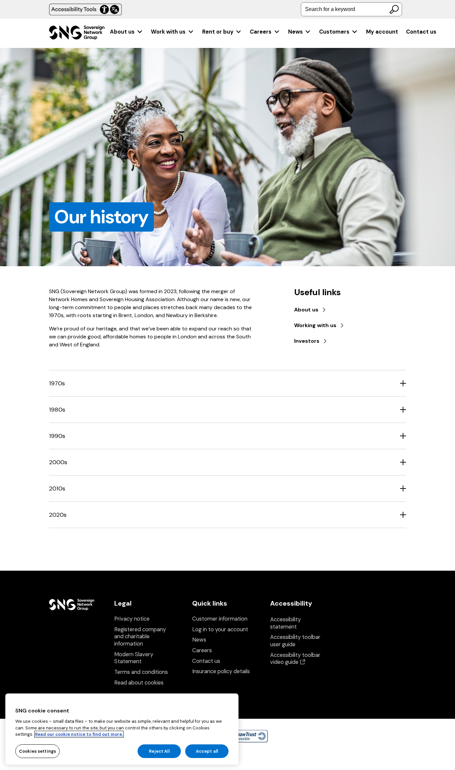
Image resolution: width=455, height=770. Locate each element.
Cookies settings (37, 751)
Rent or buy (217, 31)
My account (382, 31)
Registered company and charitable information (140, 636)
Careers (260, 31)
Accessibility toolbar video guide (295, 659)
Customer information (219, 618)
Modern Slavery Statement (133, 658)
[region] (121, 729)
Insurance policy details (221, 671)
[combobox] (351, 9)
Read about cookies (139, 682)
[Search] (394, 9)
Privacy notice (132, 618)
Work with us (168, 31)
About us (122, 31)
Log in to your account (220, 629)
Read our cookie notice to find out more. (79, 734)
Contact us (421, 31)
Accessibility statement (285, 623)
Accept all (207, 751)
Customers (334, 31)
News (295, 31)
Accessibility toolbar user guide (295, 641)
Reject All (159, 751)
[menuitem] (126, 32)
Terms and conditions (141, 672)
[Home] (77, 33)
